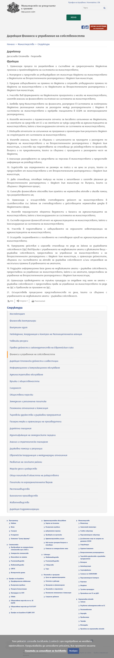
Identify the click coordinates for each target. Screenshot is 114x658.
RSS (11, 301)
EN (99, 2)
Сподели (22, 301)
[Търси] (104, 8)
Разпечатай (40, 301)
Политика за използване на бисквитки (45, 650)
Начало (11, 44)
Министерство (26, 44)
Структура (44, 44)
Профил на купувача (77, 2)
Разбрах (73, 650)
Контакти (91, 2)
